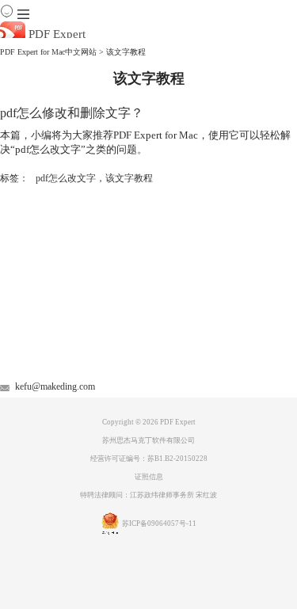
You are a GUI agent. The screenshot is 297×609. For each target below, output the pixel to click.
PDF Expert (55, 34)
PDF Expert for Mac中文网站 (48, 52)
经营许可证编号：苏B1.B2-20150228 (149, 458)
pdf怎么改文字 (66, 178)
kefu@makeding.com (55, 386)
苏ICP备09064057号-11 (159, 523)
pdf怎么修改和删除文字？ (71, 113)
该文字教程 (129, 178)
